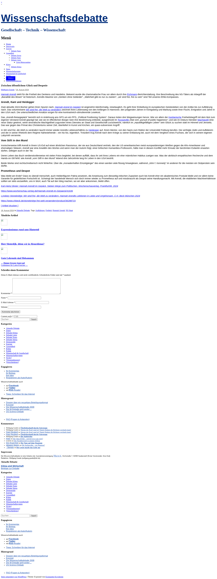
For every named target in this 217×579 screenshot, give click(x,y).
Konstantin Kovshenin (54, 577)
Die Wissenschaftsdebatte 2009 (20, 407)
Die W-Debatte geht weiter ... (19, 409)
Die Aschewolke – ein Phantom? (33, 445)
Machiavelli (203, 120)
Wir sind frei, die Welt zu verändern (43, 109)
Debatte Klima (16, 67)
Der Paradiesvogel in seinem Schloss (27, 441)
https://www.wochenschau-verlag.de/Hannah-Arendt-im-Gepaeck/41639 (37, 191)
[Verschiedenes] (12, 362)
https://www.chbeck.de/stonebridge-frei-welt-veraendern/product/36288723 (38, 201)
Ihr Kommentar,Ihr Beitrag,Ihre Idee (12, 373)
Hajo (8, 439)
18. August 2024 (22, 90)
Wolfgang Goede (7, 90)
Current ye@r (7, 316)
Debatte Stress (16, 55)
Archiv (8, 76)
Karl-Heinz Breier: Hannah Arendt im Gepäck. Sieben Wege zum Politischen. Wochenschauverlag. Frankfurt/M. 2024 (59, 186)
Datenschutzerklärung (13, 81)
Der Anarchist (12, 443)
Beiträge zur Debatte (10, 468)
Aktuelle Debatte (23, 210)
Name (4, 298)
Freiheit (49, 210)
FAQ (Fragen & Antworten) (18, 419)
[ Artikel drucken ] (9, 205)
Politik (8, 351)
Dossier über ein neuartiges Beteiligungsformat (27, 402)
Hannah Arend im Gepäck (68, 107)
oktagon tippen (12, 445)
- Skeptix (10, 447)
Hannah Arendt (8, 94)
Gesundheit (10, 53)
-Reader (14, 390)
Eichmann (132, 94)
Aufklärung (40, 210)
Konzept (9, 405)
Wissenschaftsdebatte (54, 18)
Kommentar (6, 293)
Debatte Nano (16, 51)
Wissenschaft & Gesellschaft (16, 74)
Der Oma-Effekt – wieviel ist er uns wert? (28, 439)
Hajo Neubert (12, 432)
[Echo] (8, 358)
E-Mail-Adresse (8, 302)
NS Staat (69, 210)
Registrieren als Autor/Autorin (19, 378)
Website (4, 307)
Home (8, 44)
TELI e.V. (57, 456)
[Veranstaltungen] (13, 360)
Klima (8, 65)
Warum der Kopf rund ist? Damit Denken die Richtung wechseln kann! (46, 430)
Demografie (10, 46)
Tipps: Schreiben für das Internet (20, 394)
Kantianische (175, 117)
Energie (9, 49)
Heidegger (94, 130)
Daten (8, 69)
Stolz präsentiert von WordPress (13, 577)
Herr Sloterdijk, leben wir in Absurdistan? (22, 244)
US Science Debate (15, 412)
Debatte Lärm (16, 60)
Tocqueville (123, 120)
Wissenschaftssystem (13, 71)
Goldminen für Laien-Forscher (14, 265)
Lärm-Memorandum (23, 62)
